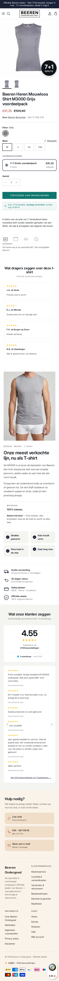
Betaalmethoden (39, 893)
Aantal (5, 176)
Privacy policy (12, 938)
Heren (34, 916)
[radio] (29, 165)
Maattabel (36, 903)
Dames (34, 921)
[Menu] (3, 13)
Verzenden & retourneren (37, 887)
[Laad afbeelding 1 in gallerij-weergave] (29, 48)
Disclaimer (10, 943)
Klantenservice (38, 871)
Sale (33, 931)
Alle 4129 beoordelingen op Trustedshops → (31, 777)
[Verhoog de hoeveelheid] (17, 182)
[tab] (5, 239)
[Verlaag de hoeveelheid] (5, 182)
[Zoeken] (10, 13)
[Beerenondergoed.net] (29, 13)
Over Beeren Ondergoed (11, 918)
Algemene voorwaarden (11, 932)
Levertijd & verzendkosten (38, 878)
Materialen (10, 925)
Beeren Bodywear (17, 117)
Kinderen (35, 926)
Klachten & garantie (41, 898)
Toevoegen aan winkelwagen (29, 195)
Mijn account (37, 937)
